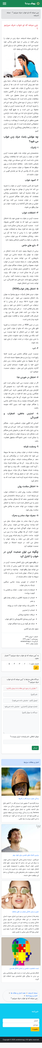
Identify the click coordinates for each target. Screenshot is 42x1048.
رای (36, 667)
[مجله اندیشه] (32, 3)
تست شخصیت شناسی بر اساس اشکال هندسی (24, 968)
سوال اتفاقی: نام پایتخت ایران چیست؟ (24, 736)
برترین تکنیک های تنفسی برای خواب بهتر (26, 855)
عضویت (35, 1029)
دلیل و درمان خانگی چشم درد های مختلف (25, 912)
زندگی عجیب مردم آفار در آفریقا (29, 798)
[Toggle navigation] (4, 3)
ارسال (35, 748)
